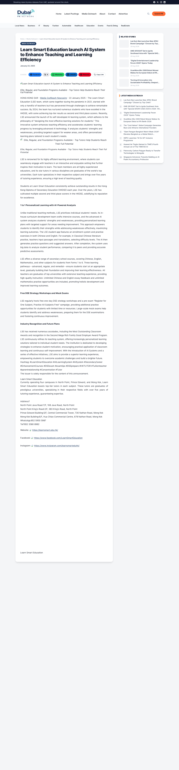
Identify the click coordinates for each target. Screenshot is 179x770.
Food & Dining (112, 26)
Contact (112, 14)
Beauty (46, 26)
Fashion (55, 26)
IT (39, 26)
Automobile (66, 26)
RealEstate (125, 26)
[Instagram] (161, 2)
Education (90, 26)
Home (58, 14)
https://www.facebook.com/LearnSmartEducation (58, 438)
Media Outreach (89, 14)
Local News (19, 26)
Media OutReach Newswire (53, 98)
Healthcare (79, 26)
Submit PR (159, 14)
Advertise (123, 14)
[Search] (148, 14)
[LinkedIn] (164, 2)
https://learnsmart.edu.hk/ (45, 430)
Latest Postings (71, 14)
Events (100, 26)
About (102, 14)
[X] (158, 2)
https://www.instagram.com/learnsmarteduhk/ (56, 445)
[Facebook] (154, 2)
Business (31, 26)
